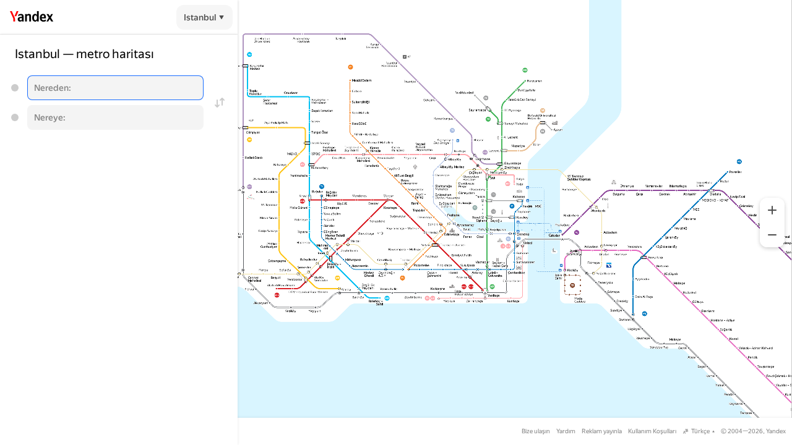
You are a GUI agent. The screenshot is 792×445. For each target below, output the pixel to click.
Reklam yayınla (602, 431)
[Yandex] (31, 17)
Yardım (565, 431)
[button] (772, 210)
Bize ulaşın (536, 431)
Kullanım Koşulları (652, 431)
